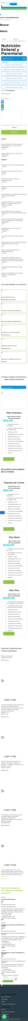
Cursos (2, 19)
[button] (12, 876)
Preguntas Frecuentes (7, 1012)
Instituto (3, 1009)
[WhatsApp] (14, 106)
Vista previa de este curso (8, 916)
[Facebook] (14, 101)
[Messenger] (14, 109)
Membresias (4, 1014)
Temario (14, 127)
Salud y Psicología (10, 41)
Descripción (14, 132)
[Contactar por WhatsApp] (4, 1016)
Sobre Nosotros (5, 997)
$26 (24, 58)
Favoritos (7, 19)
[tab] (13, 387)
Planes (3, 1001)
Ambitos (3, 41)
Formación (4, 999)
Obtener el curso (7, 981)
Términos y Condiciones (8, 1004)
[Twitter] (14, 104)
